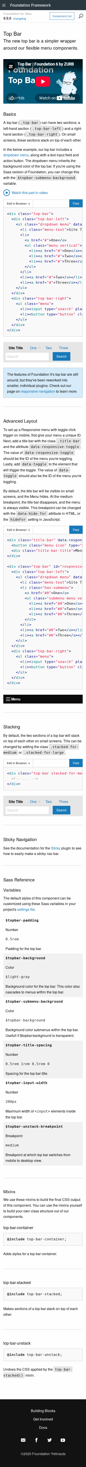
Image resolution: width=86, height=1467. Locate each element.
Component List (61, 16)
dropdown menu (16, 154)
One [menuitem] (33, 347)
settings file (26, 909)
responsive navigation (38, 391)
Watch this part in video (29, 192)
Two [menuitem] (48, 347)
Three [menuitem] (63, 347)
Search (61, 356)
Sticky (55, 848)
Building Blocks (43, 1410)
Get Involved (43, 1419)
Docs (43, 1427)
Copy (76, 203)
